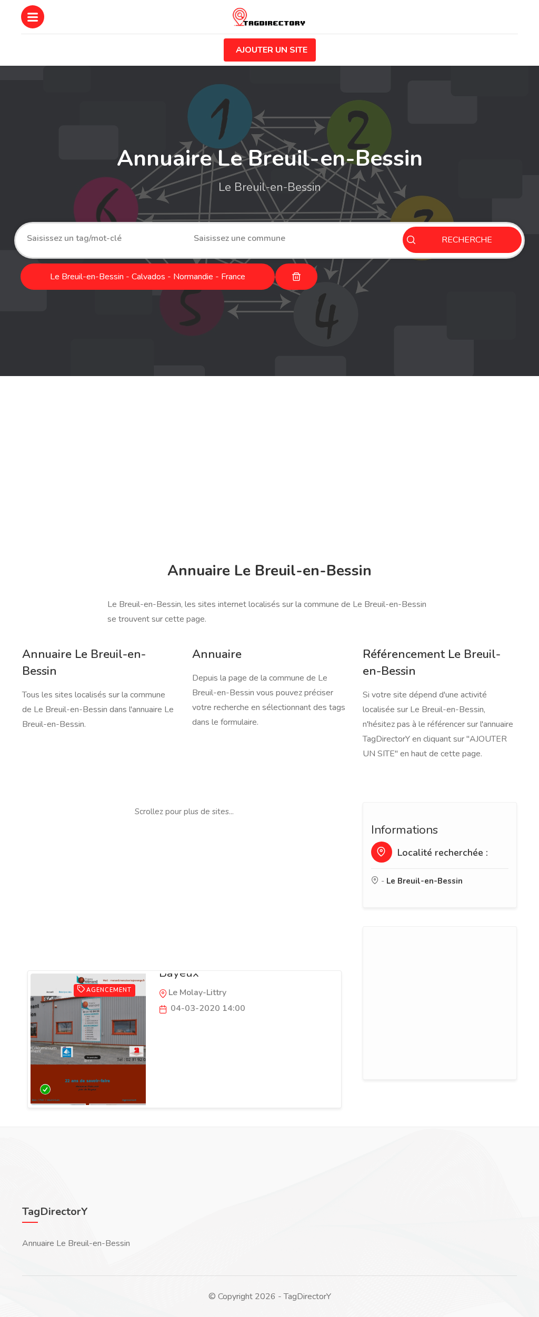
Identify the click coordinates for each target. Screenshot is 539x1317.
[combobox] (102, 238)
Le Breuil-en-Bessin (424, 881)
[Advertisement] (269, 470)
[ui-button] (296, 277)
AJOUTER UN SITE (271, 50)
